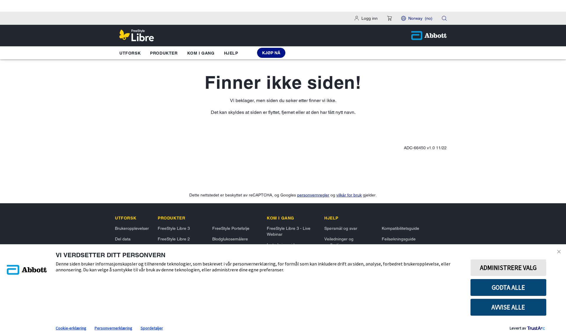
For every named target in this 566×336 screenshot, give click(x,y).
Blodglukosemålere (230, 239)
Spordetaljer (152, 328)
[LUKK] (560, 251)
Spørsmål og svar (340, 228)
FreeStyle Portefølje (230, 228)
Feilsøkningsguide (399, 239)
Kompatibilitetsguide (400, 228)
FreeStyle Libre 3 (174, 228)
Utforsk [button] (130, 53)
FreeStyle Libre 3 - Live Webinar (288, 231)
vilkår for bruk (349, 195)
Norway (420, 18)
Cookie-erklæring (71, 328)
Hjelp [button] (231, 53)
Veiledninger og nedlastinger (338, 242)
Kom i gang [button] (201, 53)
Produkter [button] (163, 53)
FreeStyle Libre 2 (174, 239)
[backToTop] (553, 288)
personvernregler (313, 195)
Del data (123, 239)
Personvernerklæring (113, 328)
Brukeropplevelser (132, 228)
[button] (389, 18)
